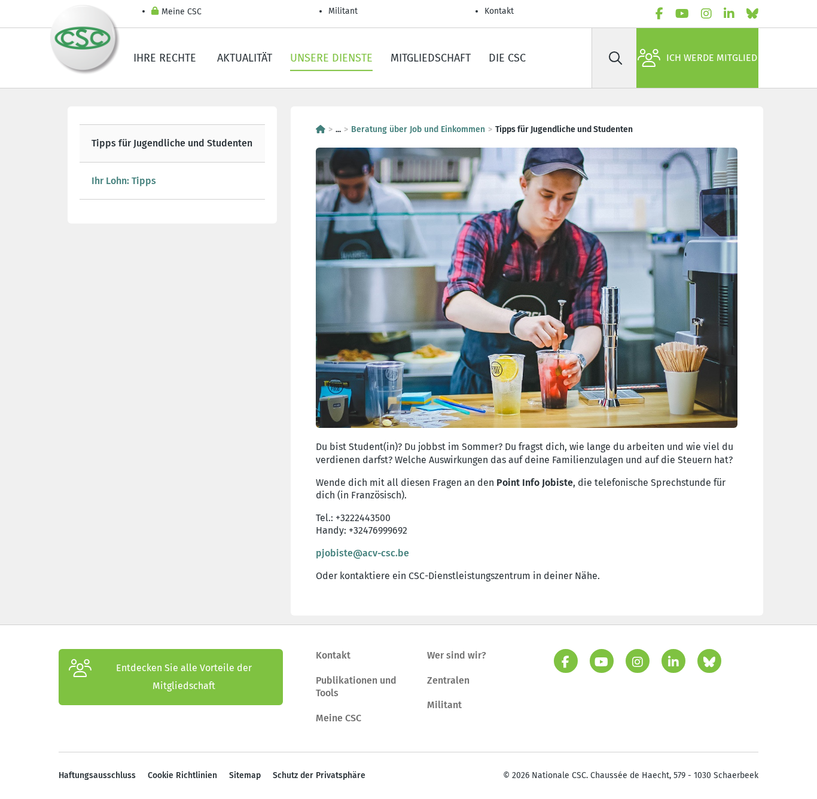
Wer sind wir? (456, 655)
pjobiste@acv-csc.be (362, 553)
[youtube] (682, 13)
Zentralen (448, 680)
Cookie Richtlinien (182, 775)
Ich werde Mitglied (711, 57)
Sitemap (245, 775)
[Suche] (615, 58)
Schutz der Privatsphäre (319, 775)
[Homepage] (320, 129)
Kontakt (500, 11)
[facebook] (659, 13)
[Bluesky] (752, 13)
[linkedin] (729, 13)
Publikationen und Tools (356, 687)
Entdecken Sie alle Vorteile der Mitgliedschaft (184, 676)
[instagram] (706, 13)
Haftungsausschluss (97, 775)
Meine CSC (181, 12)
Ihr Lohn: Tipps (124, 180)
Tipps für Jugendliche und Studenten (172, 143)
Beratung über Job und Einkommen (418, 129)
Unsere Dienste (331, 58)
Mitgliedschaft (431, 58)
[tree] (172, 162)
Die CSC (507, 58)
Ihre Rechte (166, 58)
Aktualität (244, 58)
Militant (343, 11)
